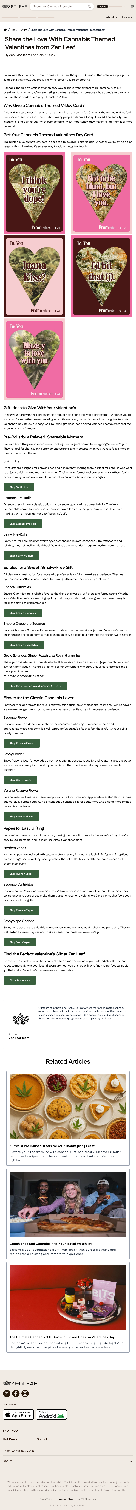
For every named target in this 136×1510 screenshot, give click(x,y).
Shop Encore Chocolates (24, 645)
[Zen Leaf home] (14, 6)
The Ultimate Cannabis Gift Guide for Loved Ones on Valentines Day (62, 1337)
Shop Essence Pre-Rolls (23, 523)
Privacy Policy (65, 1499)
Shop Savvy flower (20, 780)
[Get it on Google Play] (51, 1414)
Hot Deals (10, 1439)
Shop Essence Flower (22, 743)
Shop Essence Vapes (21, 910)
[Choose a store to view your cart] (132, 6)
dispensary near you (59, 966)
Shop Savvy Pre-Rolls (21, 555)
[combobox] (59, 6)
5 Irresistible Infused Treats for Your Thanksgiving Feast (52, 1146)
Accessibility (47, 1499)
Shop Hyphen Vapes (21, 874)
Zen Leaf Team (19, 1038)
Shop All (43, 1439)
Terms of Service (86, 1499)
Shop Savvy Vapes (20, 942)
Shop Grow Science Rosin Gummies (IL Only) (35, 686)
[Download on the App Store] (18, 1414)
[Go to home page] (68, 1382)
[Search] (89, 6)
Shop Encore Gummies (23, 613)
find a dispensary (20, 980)
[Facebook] (16, 1393)
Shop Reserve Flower (21, 816)
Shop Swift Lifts (19, 487)
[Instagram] (25, 1393)
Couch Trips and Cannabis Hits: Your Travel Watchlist (51, 1243)
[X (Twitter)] (7, 1393)
